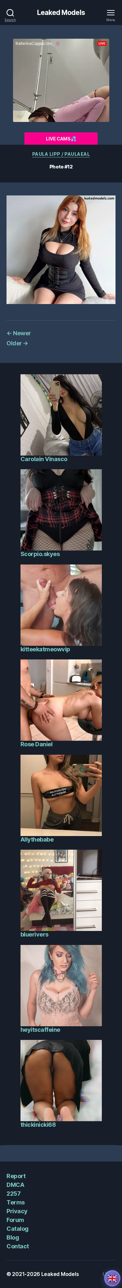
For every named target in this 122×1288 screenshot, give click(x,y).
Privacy (17, 1211)
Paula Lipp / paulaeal (61, 154)
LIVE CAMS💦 (61, 138)
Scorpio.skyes (40, 554)
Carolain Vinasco (43, 459)
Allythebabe (37, 839)
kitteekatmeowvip (45, 649)
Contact (18, 1246)
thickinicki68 (38, 1124)
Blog (13, 1237)
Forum (15, 1219)
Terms (16, 1202)
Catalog (18, 1228)
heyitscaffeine (40, 1029)
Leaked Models (61, 12)
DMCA (15, 1184)
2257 (13, 1193)
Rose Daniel (36, 744)
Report (16, 1176)
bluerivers (34, 934)
